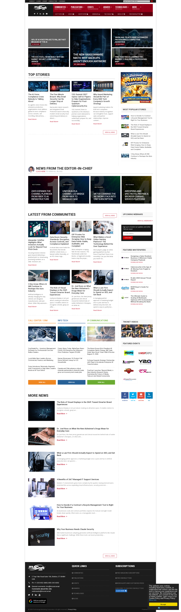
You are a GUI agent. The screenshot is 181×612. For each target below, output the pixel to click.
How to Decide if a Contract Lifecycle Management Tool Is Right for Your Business (141, 118)
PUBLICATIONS (78, 578)
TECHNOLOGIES (78, 593)
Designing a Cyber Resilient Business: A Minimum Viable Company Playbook (141, 258)
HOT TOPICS (59, 14)
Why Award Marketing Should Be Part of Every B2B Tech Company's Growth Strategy (102, 99)
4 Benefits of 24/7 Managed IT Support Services (78, 479)
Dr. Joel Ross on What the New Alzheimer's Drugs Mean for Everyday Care (81, 289)
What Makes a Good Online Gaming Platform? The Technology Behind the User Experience (103, 241)
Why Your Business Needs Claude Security (75, 529)
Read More (32, 119)
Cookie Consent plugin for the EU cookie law (163, 608)
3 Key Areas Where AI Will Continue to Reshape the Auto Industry (141, 156)
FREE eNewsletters (124, 578)
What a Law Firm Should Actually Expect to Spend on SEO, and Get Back (140, 136)
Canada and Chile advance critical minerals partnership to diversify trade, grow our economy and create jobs (71, 370)
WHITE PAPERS (82, 14)
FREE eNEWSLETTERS (135, 14)
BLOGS (75, 598)
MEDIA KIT (121, 14)
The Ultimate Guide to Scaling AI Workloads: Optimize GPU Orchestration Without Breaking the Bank (141, 299)
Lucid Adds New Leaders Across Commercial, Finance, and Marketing (40, 359)
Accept (163, 604)
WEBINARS (62, 1)
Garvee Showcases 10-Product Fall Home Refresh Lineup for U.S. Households (70, 360)
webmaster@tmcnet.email (41, 591)
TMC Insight (108, 14)
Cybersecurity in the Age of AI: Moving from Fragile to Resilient (141, 269)
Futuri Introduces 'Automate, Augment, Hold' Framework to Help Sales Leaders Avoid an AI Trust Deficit (42, 368)
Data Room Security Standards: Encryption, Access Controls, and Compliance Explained (59, 240)
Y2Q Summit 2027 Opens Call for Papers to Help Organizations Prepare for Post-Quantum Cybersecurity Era (81, 100)
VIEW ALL (42, 382)
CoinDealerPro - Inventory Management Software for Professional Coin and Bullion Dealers (42, 350)
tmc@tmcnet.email (52, 586)
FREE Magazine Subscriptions (128, 573)
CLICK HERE (40, 171)
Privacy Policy (72, 609)
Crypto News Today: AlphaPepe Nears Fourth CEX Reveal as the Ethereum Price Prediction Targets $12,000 (71, 350)
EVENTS (76, 583)
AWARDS (76, 588)
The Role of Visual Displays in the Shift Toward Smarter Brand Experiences (141, 127)
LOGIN (39, 1)
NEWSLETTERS (53, 1)
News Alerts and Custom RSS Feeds (130, 583)
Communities (78, 573)
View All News (110, 132)
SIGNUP (45, 1)
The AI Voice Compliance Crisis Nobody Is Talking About (36, 97)
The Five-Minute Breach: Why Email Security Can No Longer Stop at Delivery (58, 99)
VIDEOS (70, 14)
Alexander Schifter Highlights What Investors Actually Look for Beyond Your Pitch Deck (37, 244)
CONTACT (32, 1)
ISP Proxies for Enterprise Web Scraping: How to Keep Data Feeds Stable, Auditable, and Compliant (81, 240)
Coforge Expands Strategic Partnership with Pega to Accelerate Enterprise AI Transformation (100, 362)
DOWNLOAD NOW (136, 262)
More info (152, 600)
